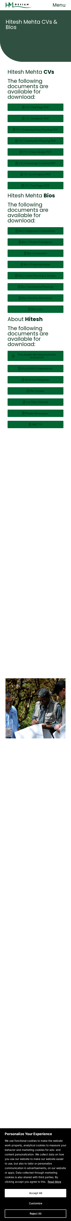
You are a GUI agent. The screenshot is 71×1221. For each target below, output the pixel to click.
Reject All (35, 1213)
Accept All (35, 1193)
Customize (35, 1203)
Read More (54, 1181)
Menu (59, 5)
